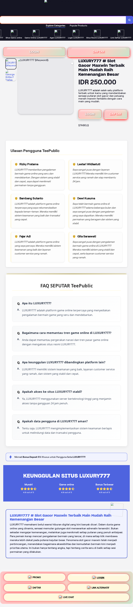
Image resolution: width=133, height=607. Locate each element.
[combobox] (63, 20)
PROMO (37, 577)
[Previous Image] (20, 87)
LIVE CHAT (68, 596)
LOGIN (34, 51)
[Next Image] (70, 87)
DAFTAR (99, 51)
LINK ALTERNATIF (100, 586)
